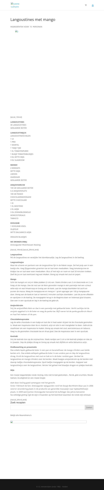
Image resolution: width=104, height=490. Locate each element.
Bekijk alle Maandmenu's (21, 415)
